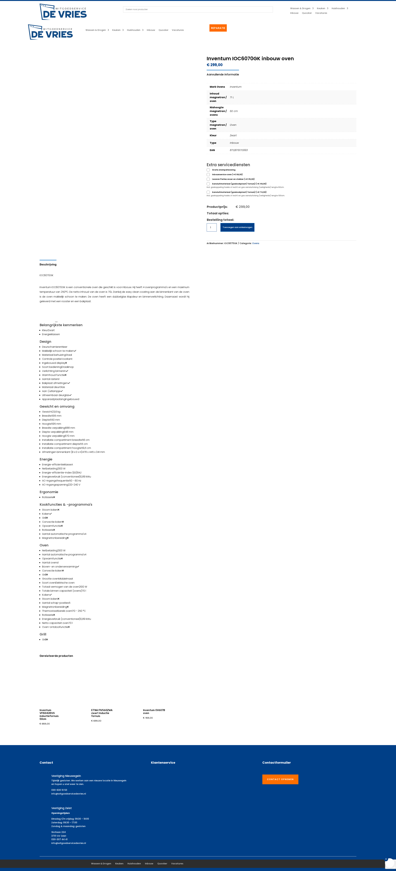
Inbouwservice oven (227, 174)
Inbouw (294, 13)
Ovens (255, 243)
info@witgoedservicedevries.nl (68, 793)
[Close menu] (56, 321)
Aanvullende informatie (223, 74)
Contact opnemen (280, 779)
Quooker (307, 13)
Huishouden (338, 8)
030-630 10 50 (59, 790)
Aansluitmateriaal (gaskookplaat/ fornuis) (239, 183)
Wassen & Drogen (300, 8)
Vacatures (321, 13)
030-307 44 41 (59, 839)
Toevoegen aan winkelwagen (237, 227)
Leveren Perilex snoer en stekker (233, 179)
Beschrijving (48, 264)
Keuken (321, 8)
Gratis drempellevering (223, 170)
